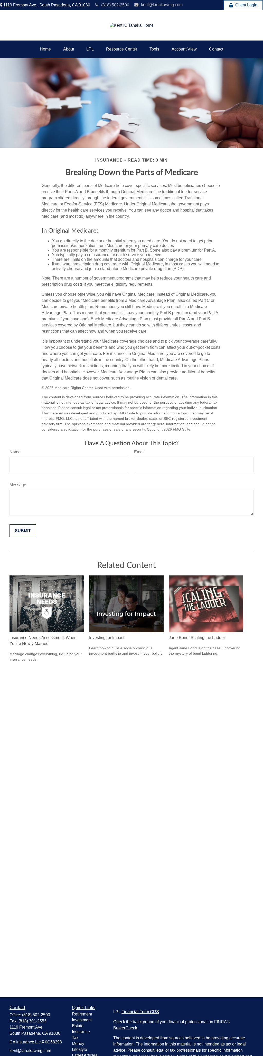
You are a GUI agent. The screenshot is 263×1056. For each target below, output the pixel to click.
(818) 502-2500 (115, 5)
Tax (75, 1037)
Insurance (81, 1032)
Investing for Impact (106, 637)
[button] (45, 49)
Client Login (246, 5)
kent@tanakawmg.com (162, 5)
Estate (77, 1026)
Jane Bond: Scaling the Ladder (197, 637)
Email (139, 452)
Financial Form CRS (140, 1012)
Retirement (82, 1014)
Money (78, 1043)
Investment (82, 1020)
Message (18, 485)
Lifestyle (79, 1049)
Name (15, 452)
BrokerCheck (125, 1028)
